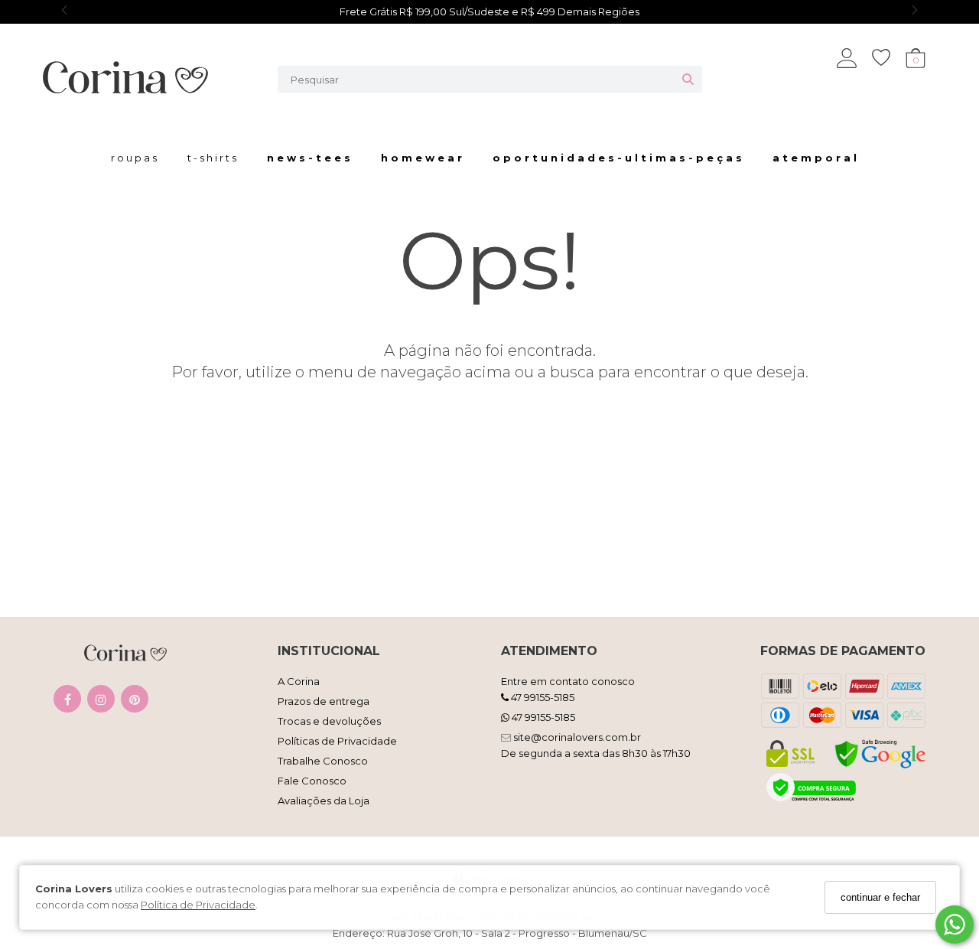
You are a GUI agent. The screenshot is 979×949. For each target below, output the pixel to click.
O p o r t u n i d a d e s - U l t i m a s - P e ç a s (617, 158)
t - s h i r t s (211, 158)
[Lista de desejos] (889, 57)
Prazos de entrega (323, 701)
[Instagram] (101, 702)
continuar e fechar (880, 897)
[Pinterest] (134, 702)
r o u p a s (134, 158)
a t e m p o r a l (814, 158)
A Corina (299, 681)
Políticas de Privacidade (337, 741)
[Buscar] (688, 79)
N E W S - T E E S (308, 158)
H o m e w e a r (421, 158)
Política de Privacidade (198, 905)
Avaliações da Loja (323, 800)
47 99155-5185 (541, 697)
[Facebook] (67, 702)
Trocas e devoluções (329, 721)
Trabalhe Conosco (323, 761)
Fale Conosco (312, 781)
